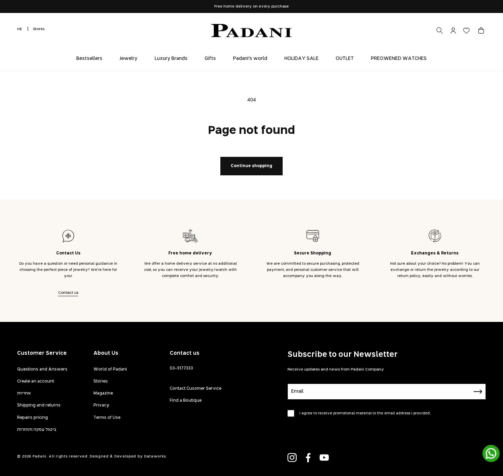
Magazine (103, 393)
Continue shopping (251, 166)
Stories (100, 381)
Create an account (35, 381)
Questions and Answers (42, 369)
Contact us (68, 293)
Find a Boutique (186, 401)
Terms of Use (106, 418)
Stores (38, 29)
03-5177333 (181, 368)
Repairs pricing (32, 418)
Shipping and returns (39, 405)
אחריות (24, 393)
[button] (481, 30)
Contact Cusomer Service (195, 389)
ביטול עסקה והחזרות (36, 430)
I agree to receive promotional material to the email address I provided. (364, 413)
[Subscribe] (478, 392)
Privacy (101, 405)
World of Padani (110, 369)
